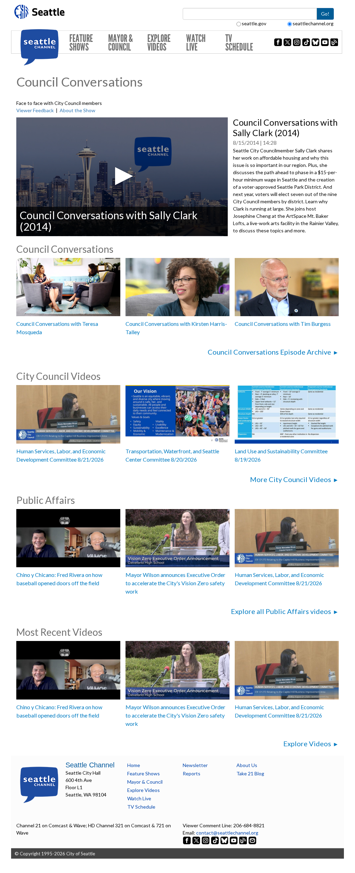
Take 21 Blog (250, 773)
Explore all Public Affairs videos (281, 611)
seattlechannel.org (313, 23)
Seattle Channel (90, 765)
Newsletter (195, 765)
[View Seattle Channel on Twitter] (196, 840)
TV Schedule (239, 43)
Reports (191, 773)
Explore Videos (159, 43)
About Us (246, 765)
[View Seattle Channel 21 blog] (243, 840)
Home (133, 765)
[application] (122, 176)
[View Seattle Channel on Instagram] (206, 840)
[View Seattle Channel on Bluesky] (224, 840)
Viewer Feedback (35, 110)
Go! (325, 14)
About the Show (77, 110)
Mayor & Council (120, 43)
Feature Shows (81, 43)
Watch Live (196, 43)
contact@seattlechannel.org (227, 833)
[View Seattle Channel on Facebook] (187, 840)
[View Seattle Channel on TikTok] (215, 840)
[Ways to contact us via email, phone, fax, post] (252, 840)
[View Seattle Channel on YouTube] (234, 840)
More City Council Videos (290, 479)
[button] (122, 176)
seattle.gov (254, 23)
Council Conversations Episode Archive (269, 352)
